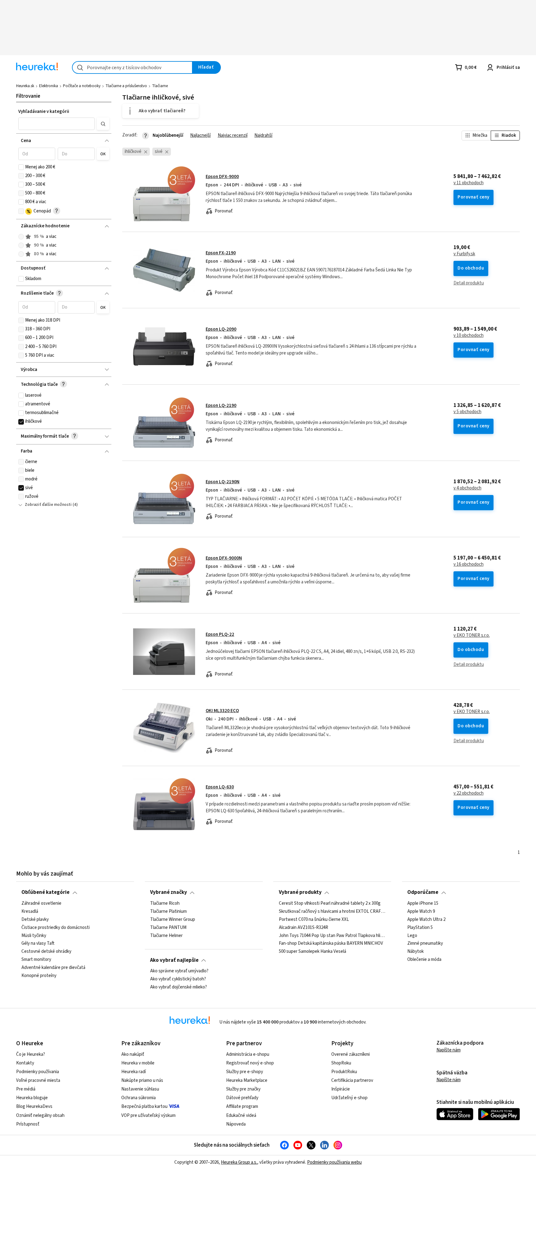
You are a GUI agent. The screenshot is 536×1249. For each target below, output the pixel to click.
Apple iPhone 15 (422, 903)
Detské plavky (35, 920)
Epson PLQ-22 (220, 634)
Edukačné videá (241, 1115)
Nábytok (415, 951)
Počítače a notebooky (81, 86)
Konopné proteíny (38, 976)
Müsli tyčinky (33, 935)
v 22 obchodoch (468, 793)
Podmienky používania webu (334, 1162)
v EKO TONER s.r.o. (471, 635)
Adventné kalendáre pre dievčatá (53, 968)
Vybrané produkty (300, 892)
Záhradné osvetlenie (41, 903)
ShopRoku (341, 1063)
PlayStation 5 (420, 927)
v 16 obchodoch (468, 564)
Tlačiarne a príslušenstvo (126, 86)
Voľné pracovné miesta (38, 1080)
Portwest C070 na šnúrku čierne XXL (314, 920)
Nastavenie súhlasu (140, 1089)
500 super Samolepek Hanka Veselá (312, 951)
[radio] (21, 236)
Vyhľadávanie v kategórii (43, 111)
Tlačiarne (160, 86)
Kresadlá (29, 911)
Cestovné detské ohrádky (46, 951)
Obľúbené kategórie (45, 892)
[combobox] (132, 67)
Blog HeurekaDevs (34, 1106)
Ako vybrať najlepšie (174, 960)
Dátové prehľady (242, 1098)
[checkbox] (21, 167)
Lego (412, 935)
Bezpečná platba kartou (144, 1106)
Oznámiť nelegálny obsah (40, 1115)
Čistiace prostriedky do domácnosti (55, 927)
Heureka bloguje (32, 1098)
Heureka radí (133, 1071)
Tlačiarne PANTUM (168, 927)
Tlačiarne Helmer (166, 935)
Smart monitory (36, 960)
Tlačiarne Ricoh (165, 903)
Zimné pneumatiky (425, 943)
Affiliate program (242, 1106)
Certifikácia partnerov (352, 1080)
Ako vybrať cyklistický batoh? (178, 979)
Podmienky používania (37, 1071)
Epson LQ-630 (220, 787)
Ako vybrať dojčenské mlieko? (178, 987)
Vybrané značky (168, 892)
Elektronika (48, 86)
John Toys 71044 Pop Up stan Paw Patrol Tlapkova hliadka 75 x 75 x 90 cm (332, 935)
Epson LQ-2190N (222, 482)
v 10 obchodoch (468, 335)
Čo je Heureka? (30, 1054)
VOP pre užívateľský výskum (148, 1115)
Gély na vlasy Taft (37, 943)
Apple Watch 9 (421, 911)
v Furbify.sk (464, 254)
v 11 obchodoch (468, 183)
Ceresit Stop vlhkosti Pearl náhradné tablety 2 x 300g (330, 903)
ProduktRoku (344, 1071)
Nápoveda (236, 1124)
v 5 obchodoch (467, 412)
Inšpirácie (340, 1089)
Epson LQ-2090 (221, 329)
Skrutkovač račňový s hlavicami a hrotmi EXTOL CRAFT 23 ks (332, 911)
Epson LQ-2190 (221, 405)
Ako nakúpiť (132, 1054)
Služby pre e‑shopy (244, 1071)
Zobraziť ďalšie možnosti (48, 504)
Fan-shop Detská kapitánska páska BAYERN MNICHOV (331, 943)
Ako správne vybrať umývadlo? (179, 971)
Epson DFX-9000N (224, 558)
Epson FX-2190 (221, 253)
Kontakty (25, 1063)
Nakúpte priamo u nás (142, 1080)
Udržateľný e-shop (349, 1098)
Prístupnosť (27, 1124)
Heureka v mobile (137, 1063)
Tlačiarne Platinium (168, 911)
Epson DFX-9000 (222, 176)
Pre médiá (25, 1089)
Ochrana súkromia (138, 1098)
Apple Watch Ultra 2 (426, 920)
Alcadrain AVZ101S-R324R (303, 927)
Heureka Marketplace (246, 1080)
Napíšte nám (448, 1050)
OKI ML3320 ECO (222, 710)
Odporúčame (422, 892)
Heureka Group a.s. (239, 1162)
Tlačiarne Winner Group (172, 920)
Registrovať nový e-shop (250, 1063)
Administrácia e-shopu (247, 1054)
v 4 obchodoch (467, 488)
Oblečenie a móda (424, 960)
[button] (56, 124)
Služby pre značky (243, 1089)
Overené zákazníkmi (350, 1054)
